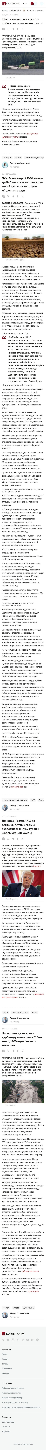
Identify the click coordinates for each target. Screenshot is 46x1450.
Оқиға (4, 1354)
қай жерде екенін (30, 1271)
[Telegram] (12, 29)
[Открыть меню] (42, 4)
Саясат (5, 1359)
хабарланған (17, 787)
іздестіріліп (33, 1291)
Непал (6, 1308)
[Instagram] (3, 29)
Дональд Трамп (20, 1012)
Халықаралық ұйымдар (15, 800)
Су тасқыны (28, 1308)
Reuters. (37, 866)
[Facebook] (17, 29)
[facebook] (18, 1340)
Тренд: (5, 10)
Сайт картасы (8, 1422)
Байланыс (6, 1427)
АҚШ (5, 1012)
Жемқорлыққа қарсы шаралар (15, 1402)
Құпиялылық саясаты (11, 1393)
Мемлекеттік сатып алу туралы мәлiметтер (21, 1407)
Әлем (18, 158)
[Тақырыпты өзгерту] (33, 4)
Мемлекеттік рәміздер (12, 1397)
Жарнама (6, 1431)
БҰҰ (33, 800)
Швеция (7, 158)
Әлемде (5, 1373)
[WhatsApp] (8, 29)
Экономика (7, 1368)
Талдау (5, 1364)
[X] (22, 29)
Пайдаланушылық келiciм (13, 1388)
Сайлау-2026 (15, 10)
